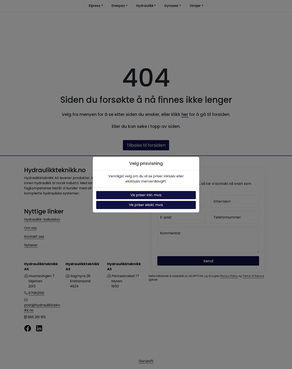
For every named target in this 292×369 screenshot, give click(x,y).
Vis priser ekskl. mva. (146, 204)
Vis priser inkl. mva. (146, 195)
